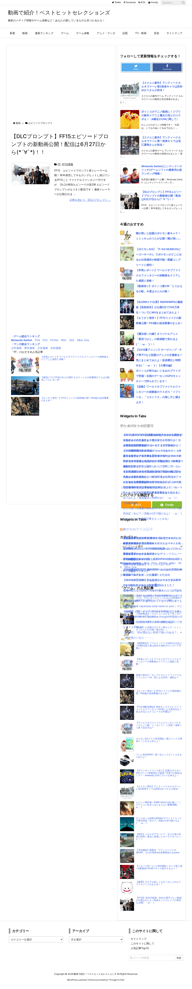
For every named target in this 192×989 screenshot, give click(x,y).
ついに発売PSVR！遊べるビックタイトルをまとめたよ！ (159, 755)
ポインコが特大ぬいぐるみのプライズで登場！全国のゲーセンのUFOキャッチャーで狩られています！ (158, 376)
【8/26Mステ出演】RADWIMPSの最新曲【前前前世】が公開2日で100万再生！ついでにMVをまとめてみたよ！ (159, 307)
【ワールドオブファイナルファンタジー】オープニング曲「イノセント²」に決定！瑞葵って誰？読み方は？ (159, 725)
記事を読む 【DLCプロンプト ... (90, 199)
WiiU (63, 340)
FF (59, 164)
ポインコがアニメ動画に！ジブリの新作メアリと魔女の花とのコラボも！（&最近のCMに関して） (161, 115)
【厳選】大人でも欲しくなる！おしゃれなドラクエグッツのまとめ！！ (158, 883)
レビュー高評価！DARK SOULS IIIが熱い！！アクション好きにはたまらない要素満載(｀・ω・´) (159, 805)
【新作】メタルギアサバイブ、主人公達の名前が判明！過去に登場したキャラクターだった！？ (158, 836)
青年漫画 (29, 348)
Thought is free (116, 980)
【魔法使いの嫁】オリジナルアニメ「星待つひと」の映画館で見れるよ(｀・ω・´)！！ (157, 339)
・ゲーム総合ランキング (25, 336)
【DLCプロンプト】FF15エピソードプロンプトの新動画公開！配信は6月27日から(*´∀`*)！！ (60, 144)
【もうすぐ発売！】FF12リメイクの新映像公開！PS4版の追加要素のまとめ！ (75, 399)
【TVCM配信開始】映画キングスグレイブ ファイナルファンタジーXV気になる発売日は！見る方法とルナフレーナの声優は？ (159, 709)
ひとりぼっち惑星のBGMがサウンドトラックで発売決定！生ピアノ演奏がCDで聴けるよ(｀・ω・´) (159, 820)
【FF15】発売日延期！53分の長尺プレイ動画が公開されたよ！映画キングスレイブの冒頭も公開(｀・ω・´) (159, 900)
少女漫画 (42, 348)
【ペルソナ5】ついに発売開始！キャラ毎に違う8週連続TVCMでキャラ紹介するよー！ (159, 867)
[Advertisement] (60, 80)
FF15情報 (67, 164)
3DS (71, 340)
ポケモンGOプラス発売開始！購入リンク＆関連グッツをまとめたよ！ (159, 739)
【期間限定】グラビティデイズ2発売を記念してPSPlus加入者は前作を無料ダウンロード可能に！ (159, 645)
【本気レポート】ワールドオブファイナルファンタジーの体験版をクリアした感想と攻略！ (75, 358)
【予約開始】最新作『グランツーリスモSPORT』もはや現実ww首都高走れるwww (157, 851)
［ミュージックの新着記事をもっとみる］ (145, 518)
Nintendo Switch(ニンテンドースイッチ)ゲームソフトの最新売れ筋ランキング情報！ (161, 170)
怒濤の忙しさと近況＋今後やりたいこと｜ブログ (152, 590)
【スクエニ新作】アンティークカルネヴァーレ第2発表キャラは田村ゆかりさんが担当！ (161, 86)
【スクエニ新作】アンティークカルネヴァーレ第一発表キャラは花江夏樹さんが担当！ (161, 141)
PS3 (45, 340)
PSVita (54, 340)
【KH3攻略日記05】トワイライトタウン (147, 538)
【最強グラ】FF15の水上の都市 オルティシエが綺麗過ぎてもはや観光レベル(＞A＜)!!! (75, 378)
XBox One (83, 340)
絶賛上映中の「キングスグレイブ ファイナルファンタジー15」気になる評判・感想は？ (159, 676)
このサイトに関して (142, 943)
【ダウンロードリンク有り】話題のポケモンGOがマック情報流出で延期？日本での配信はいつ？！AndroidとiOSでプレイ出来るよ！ (159, 773)
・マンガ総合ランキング (25, 344)
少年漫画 (16, 348)
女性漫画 (55, 348)
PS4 (37, 340)
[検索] (183, 2)
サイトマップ (138, 938)
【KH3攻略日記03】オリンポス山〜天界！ (148, 564)
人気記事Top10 (140, 948)
